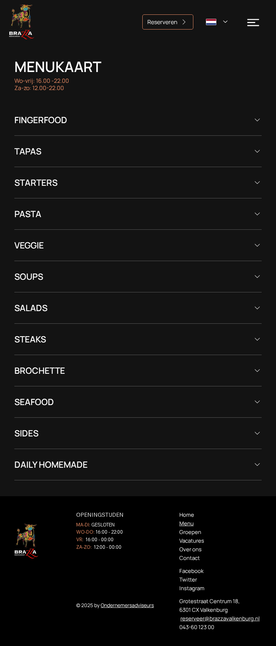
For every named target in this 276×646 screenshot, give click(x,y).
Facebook (191, 571)
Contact (189, 558)
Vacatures (191, 540)
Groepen (190, 532)
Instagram (191, 588)
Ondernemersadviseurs (127, 605)
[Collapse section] (257, 120)
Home (186, 515)
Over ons (190, 549)
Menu (186, 523)
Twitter (188, 579)
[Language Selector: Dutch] (217, 22)
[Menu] (253, 22)
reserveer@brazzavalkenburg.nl (220, 618)
